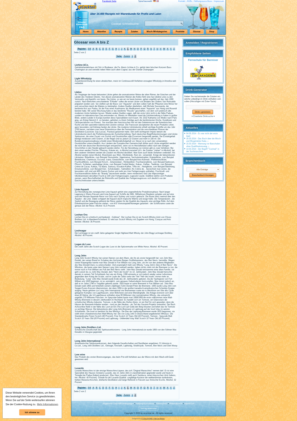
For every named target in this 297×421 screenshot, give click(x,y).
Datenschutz (161, 403)
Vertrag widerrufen (148, 408)
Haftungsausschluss (203, 1)
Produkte (180, 31)
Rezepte (118, 31)
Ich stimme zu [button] (32, 412)
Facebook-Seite (109, 1)
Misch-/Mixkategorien (157, 31)
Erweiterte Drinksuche (203, 116)
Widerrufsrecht (175, 403)
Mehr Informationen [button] (47, 404)
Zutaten (134, 31)
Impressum (219, 1)
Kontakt (181, 1)
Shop (211, 31)
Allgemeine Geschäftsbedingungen (118, 403)
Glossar (196, 31)
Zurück (127, 56)
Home (85, 31)
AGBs (189, 1)
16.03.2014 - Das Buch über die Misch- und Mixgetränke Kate (203, 139)
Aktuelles (101, 31)
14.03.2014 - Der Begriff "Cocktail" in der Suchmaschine (202, 150)
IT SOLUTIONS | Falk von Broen (153, 418)
